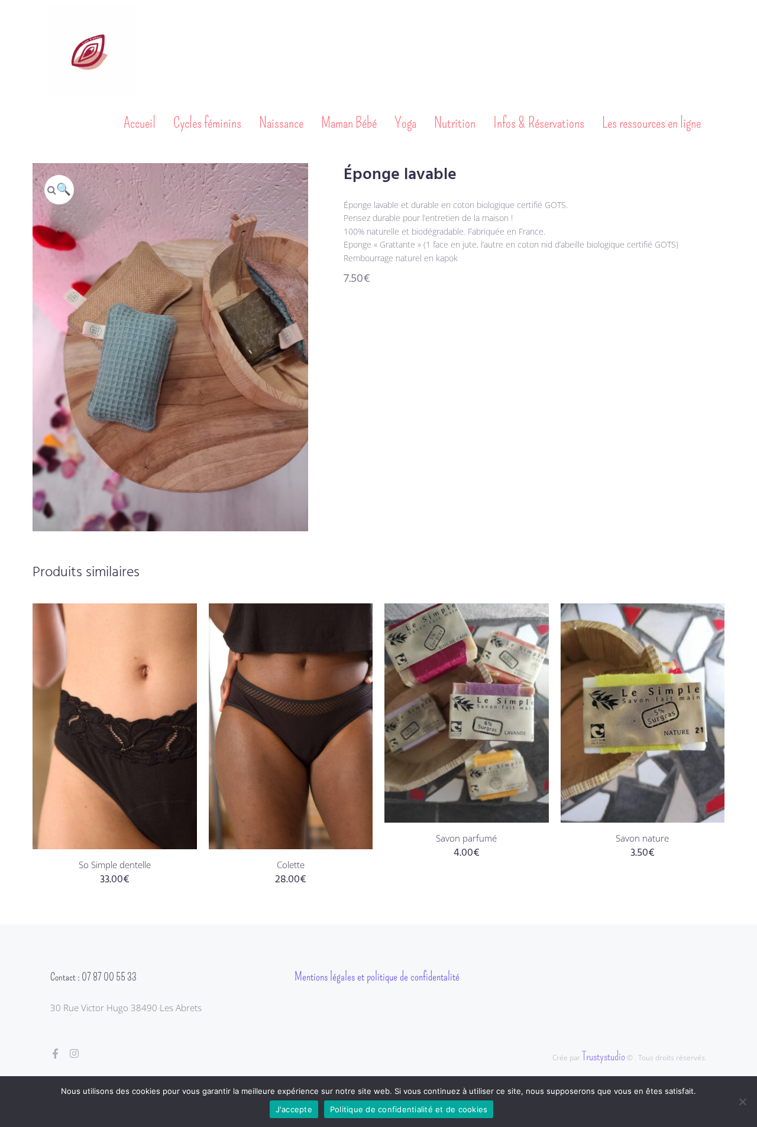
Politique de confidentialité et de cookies (409, 1109)
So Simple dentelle (115, 865)
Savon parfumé (466, 838)
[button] (59, 189)
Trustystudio (603, 1056)
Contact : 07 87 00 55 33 (93, 976)
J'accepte (294, 1109)
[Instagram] (74, 1053)
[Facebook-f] (55, 1053)
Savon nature (642, 838)
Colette (291, 865)
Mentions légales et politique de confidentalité (377, 976)
